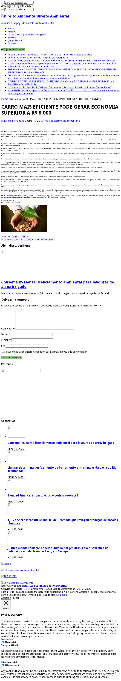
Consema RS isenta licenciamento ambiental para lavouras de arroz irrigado (61, 442)
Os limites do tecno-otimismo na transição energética (38, 57)
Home (11, 28)
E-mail (6, 339)
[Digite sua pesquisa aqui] (2, 3)
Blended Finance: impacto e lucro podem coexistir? (43, 495)
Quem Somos (15, 40)
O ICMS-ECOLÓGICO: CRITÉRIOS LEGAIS (28, 239)
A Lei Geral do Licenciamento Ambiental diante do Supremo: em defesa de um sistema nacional (61, 60)
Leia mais (61, 594)
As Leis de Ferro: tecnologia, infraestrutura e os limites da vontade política (50, 54)
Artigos (12, 31)
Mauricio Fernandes (12, 120)
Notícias (15, 99)
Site (3, 345)
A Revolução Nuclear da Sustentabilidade (31, 66)
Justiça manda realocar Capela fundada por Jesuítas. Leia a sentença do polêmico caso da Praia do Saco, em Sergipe (58, 549)
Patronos (13, 37)
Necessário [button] (7, 639)
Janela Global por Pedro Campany (27, 34)
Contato (12, 43)
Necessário (11, 642)
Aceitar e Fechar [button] (10, 597)
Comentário (8, 328)
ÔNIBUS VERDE (15, 236)
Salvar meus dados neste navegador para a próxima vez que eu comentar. (45, 351)
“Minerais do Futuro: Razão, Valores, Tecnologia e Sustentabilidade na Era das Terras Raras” (59, 87)
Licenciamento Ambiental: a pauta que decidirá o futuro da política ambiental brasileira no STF (62, 63)
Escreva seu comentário (66, 120)
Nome (5, 334)
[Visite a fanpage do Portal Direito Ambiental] (27, 23)
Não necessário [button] (9, 662)
